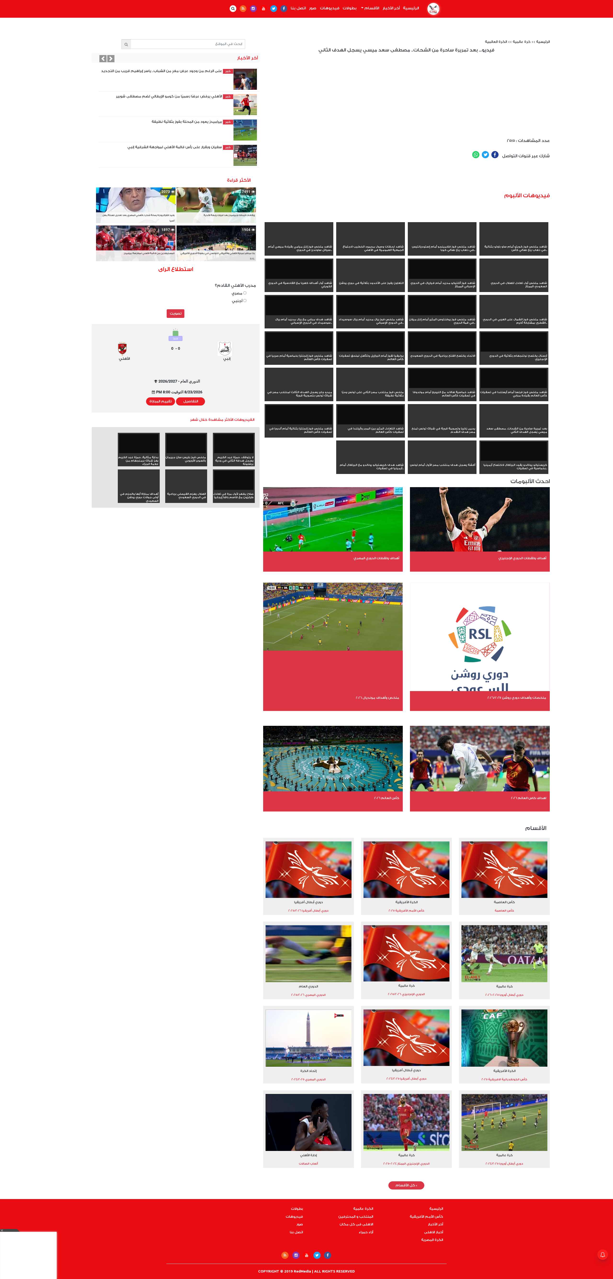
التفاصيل (190, 401)
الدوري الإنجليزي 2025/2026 (406, 994)
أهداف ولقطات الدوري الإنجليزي (522, 558)
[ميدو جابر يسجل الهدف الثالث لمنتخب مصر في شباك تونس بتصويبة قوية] (299, 387)
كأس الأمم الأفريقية (426, 1217)
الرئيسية (410, 8)
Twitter (485, 154)
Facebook (495, 154)
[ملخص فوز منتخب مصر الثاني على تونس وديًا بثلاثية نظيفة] (370, 387)
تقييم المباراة (160, 401)
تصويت (176, 314)
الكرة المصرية (432, 1240)
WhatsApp (475, 154)
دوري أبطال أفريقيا (308, 902)
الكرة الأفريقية (406, 902)
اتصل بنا (298, 8)
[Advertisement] (435, 177)
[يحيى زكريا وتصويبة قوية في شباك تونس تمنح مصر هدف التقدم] (442, 423)
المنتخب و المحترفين (355, 1217)
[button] (103, 58)
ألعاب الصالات (308, 1163)
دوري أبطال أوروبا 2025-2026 (504, 995)
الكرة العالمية (496, 42)
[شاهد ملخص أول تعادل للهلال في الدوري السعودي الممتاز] (514, 278)
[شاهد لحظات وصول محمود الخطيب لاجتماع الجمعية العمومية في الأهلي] (370, 241)
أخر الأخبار (391, 8)
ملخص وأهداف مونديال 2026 (377, 697)
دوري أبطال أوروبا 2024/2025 (504, 1163)
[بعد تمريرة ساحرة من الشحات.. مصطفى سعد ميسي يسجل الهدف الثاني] (514, 423)
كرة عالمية (521, 42)
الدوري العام (308, 986)
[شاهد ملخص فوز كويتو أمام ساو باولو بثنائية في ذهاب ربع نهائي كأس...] (514, 241)
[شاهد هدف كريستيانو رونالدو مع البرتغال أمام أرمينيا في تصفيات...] (370, 460)
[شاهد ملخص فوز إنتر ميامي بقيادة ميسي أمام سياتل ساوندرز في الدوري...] (299, 241)
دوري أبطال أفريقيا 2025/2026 (308, 910)
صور (312, 8)
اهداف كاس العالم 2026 (528, 798)
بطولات (350, 8)
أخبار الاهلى (433, 1232)
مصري (237, 293)
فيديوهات (329, 8)
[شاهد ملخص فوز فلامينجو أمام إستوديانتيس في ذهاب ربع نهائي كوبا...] (442, 241)
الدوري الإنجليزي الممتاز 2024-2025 (406, 1163)
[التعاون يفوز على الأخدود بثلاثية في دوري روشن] (370, 278)
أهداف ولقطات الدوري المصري (376, 558)
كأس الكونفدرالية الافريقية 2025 (504, 1079)
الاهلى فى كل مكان (356, 1224)
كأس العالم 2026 (386, 798)
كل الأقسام (406, 1185)
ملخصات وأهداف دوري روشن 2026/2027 (517, 697)
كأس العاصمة (504, 902)
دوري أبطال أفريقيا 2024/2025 (406, 1078)
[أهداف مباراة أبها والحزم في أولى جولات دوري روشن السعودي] (139, 489)
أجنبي (237, 301)
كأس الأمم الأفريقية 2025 (406, 910)
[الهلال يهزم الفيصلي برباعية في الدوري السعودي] (186, 489)
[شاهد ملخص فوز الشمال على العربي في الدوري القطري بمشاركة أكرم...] (514, 314)
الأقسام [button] (371, 8)
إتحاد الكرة (308, 1071)
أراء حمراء (366, 1232)
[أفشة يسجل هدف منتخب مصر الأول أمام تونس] (442, 460)
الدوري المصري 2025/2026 (308, 995)
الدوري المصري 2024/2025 (308, 1079)
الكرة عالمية (363, 1209)
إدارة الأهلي (308, 1155)
